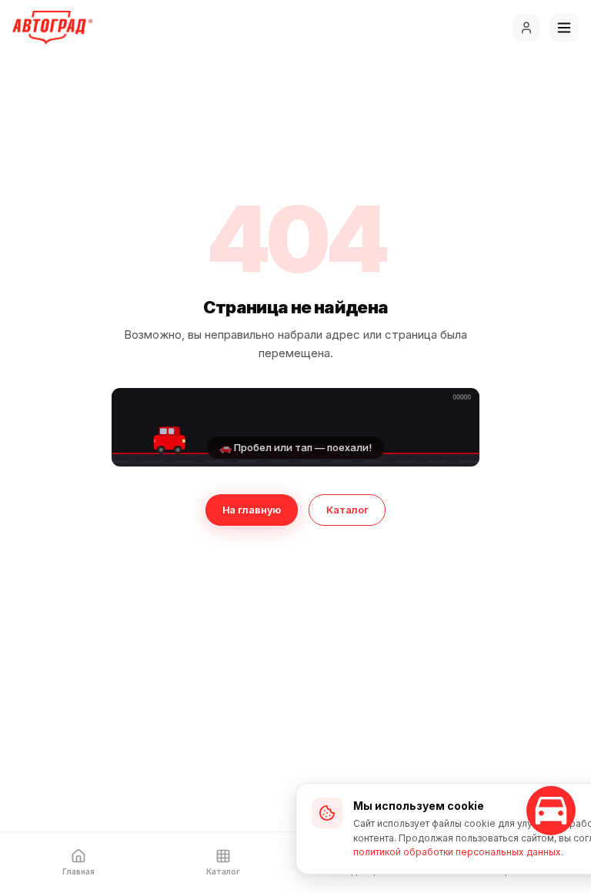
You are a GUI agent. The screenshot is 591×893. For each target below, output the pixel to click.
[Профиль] (526, 28)
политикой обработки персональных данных (457, 852)
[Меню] (564, 27)
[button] (295, 427)
